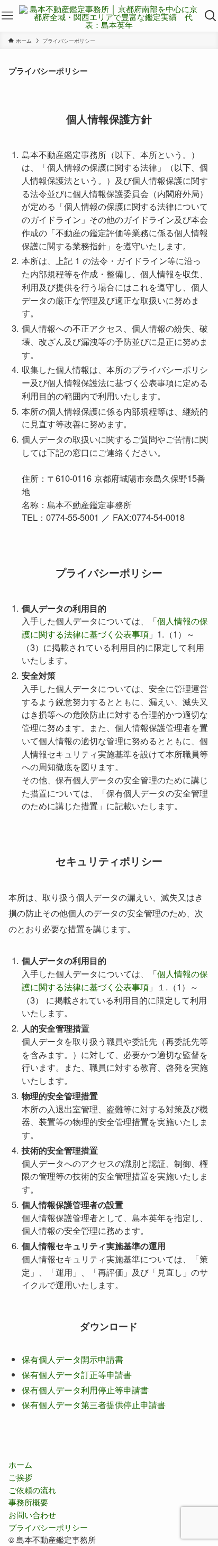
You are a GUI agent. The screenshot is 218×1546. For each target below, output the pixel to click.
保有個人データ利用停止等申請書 (85, 1389)
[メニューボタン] (7, 16)
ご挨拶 (20, 1477)
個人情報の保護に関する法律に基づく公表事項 (115, 627)
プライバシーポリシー (48, 1527)
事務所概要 (28, 1501)
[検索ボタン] (210, 16)
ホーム (20, 1464)
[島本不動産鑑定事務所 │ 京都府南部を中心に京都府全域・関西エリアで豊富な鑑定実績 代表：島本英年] (108, 16)
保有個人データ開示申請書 (72, 1359)
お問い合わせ (32, 1514)
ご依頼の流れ (32, 1489)
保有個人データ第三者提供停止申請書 (94, 1404)
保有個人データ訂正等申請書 (77, 1374)
